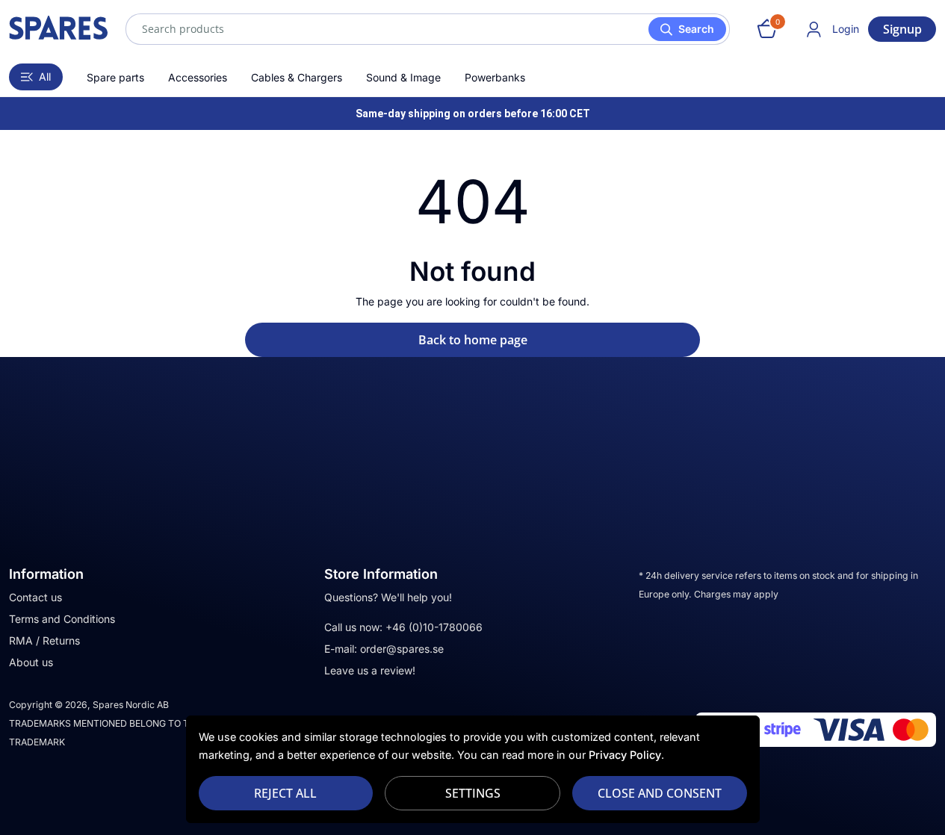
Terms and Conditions (62, 618)
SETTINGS (473, 793)
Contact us (35, 597)
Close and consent (660, 793)
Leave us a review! (369, 670)
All (45, 76)
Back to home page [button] (472, 340)
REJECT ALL (285, 793)
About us (31, 662)
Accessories (197, 77)
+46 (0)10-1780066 (434, 627)
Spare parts (115, 77)
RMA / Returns (44, 640)
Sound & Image (403, 77)
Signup (902, 29)
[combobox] (428, 29)
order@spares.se (402, 648)
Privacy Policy (625, 754)
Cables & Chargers (296, 77)
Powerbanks (495, 77)
